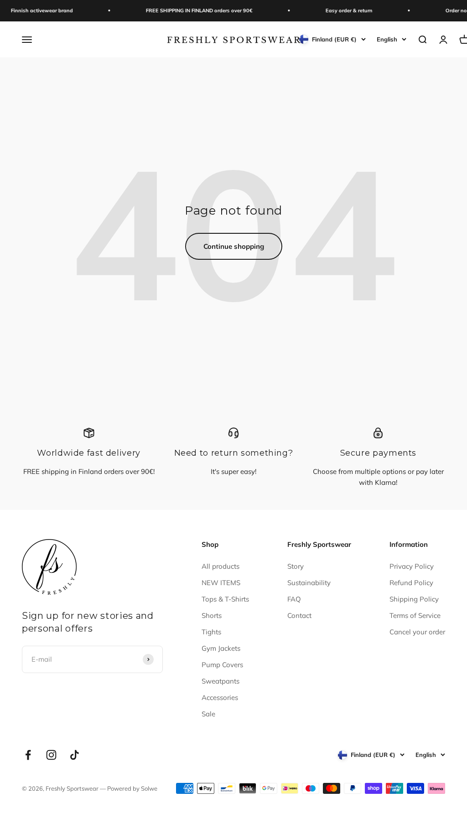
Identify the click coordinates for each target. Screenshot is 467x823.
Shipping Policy (414, 599)
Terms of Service (415, 615)
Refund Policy (411, 582)
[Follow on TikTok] (74, 755)
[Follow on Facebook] (28, 755)
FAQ (294, 599)
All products (220, 566)
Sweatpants (220, 681)
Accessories (220, 697)
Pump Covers (222, 664)
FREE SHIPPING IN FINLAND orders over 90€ (193, 10)
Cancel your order (417, 632)
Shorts (212, 615)
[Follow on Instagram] (51, 755)
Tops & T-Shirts (225, 599)
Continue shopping (233, 246)
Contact (299, 615)
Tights (211, 632)
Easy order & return (343, 10)
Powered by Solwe (132, 788)
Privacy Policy (411, 566)
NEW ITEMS (221, 582)
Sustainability (309, 582)
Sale (208, 714)
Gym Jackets (221, 648)
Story (295, 566)
